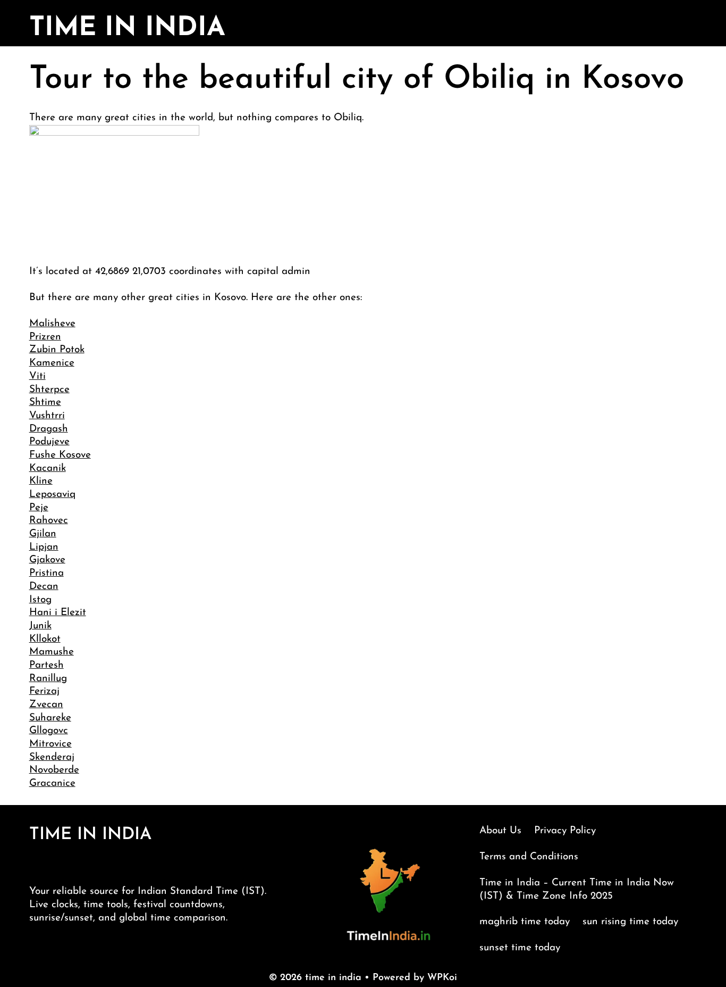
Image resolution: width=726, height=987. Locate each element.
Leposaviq (52, 495)
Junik (40, 626)
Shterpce (49, 390)
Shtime (45, 402)
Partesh (46, 665)
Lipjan (43, 547)
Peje (38, 508)
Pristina (46, 573)
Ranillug (48, 679)
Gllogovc (48, 731)
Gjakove (47, 560)
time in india (127, 28)
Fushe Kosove (60, 455)
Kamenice (51, 363)
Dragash (48, 429)
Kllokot (45, 639)
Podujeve (49, 442)
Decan (43, 587)
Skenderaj (51, 757)
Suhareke (50, 718)
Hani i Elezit (57, 613)
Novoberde (54, 770)
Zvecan (46, 705)
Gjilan (42, 534)
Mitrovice (50, 744)
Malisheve (52, 324)
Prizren (45, 337)
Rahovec (48, 521)
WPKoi (442, 978)
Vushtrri (47, 416)
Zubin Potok (57, 350)
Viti (37, 376)
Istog (40, 600)
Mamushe (51, 652)
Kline (41, 481)
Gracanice (52, 783)
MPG (705, 976)
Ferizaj (44, 691)
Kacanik (47, 468)
